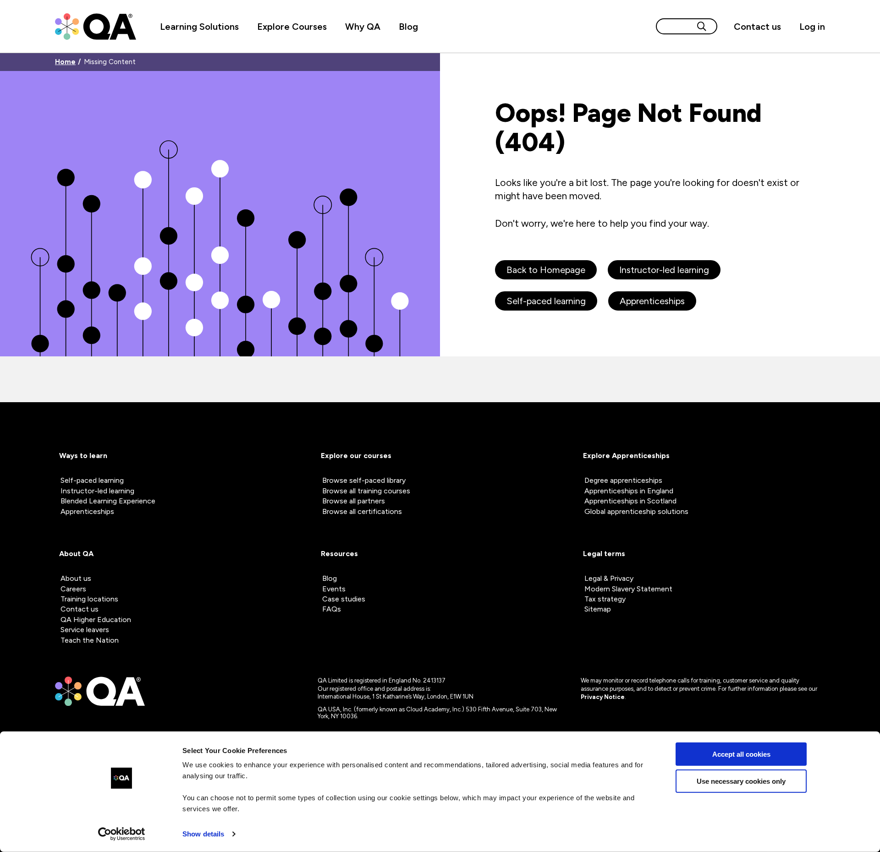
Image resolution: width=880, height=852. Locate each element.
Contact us (757, 26)
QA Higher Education (95, 619)
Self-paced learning (546, 300)
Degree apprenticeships (623, 480)
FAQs (331, 609)
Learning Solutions (199, 26)
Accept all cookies (741, 754)
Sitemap (597, 609)
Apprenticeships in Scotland (630, 501)
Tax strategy (605, 599)
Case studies (343, 599)
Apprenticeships (652, 300)
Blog (408, 26)
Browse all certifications (362, 511)
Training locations (89, 599)
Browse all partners (353, 501)
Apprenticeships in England (628, 490)
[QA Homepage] (95, 26)
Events (334, 588)
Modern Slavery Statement (628, 588)
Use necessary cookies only (741, 781)
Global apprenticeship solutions (636, 511)
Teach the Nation (89, 640)
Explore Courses (292, 26)
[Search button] (701, 26)
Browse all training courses (366, 490)
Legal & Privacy (608, 578)
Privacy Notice (603, 697)
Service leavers (84, 629)
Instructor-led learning (664, 269)
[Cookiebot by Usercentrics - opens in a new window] (122, 834)
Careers (73, 588)
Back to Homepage (545, 269)
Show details (203, 834)
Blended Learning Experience (107, 501)
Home (65, 62)
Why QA (362, 26)
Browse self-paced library (364, 480)
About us (75, 578)
